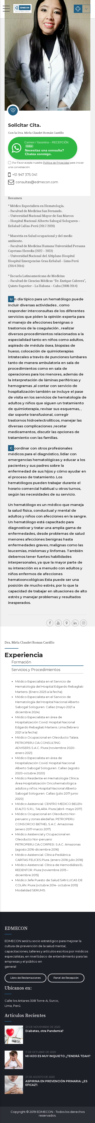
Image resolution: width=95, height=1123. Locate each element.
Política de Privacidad (56, 162)
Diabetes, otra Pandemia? (44, 1031)
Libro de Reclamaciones (25, 977)
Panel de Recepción (66, 977)
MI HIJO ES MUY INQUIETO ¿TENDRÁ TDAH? (57, 1056)
